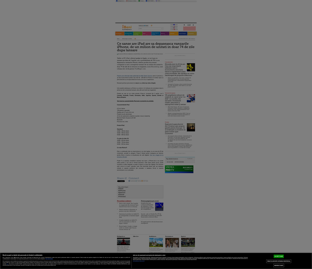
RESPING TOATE (278, 265)
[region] (156, 261)
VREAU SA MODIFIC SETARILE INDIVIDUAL (278, 261)
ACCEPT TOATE (279, 256)
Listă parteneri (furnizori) (138, 261)
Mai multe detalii (49, 258)
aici (7, 263)
